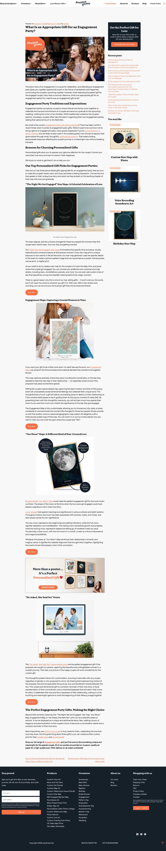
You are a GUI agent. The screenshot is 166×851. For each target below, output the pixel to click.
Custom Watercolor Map (57, 812)
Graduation (83, 803)
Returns (136, 785)
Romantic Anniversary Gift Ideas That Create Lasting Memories (123, 112)
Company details (140, 794)
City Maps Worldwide (55, 826)
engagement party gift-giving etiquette (62, 125)
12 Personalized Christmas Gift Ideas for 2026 (124, 81)
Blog (112, 782)
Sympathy (83, 817)
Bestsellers (40, 3)
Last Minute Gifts (57, 3)
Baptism (82, 788)
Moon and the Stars (55, 782)
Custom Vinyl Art (53, 779)
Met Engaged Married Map (58, 797)
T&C (134, 788)
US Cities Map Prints (55, 823)
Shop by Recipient (8, 3)
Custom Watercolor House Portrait (61, 791)
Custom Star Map (54, 794)
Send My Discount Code (124, 44)
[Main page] (83, 3)
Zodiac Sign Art (53, 806)
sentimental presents (69, 137)
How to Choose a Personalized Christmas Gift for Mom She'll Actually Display (124, 72)
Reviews (135, 3)
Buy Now (31, 292)
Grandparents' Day (86, 806)
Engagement (84, 797)
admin (66, 24)
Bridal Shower (84, 794)
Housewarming (85, 809)
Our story (114, 779)
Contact (136, 797)
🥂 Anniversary (109, 3)
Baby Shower (84, 785)
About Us (124, 3)
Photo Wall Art (52, 815)
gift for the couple (52, 731)
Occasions (25, 3)
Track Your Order (140, 779)
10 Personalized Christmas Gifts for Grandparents (120, 61)
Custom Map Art (53, 788)
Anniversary (83, 779)
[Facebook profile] (138, 834)
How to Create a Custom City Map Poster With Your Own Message (124, 77)
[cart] (164, 3)
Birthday (82, 791)
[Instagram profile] (142, 834)
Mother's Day (84, 812)
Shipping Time (139, 782)
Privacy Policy (138, 791)
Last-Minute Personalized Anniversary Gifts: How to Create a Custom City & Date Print (123, 66)
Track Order (155, 3)
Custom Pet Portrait (55, 785)
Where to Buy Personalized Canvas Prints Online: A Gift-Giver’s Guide (122, 106)
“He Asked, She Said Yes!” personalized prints (48, 664)
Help (144, 3)
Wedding (82, 820)
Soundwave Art (53, 800)
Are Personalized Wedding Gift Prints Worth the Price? (123, 101)
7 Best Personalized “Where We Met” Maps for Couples (123, 96)
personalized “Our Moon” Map (40, 501)
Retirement (83, 815)
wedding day (42, 737)
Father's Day (84, 800)
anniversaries (58, 737)
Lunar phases (31, 512)
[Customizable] (124, 154)
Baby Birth (83, 782)
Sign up (21, 812)
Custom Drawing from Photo (58, 820)
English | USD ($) (141, 808)
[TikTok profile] (146, 834)
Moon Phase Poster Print (57, 803)
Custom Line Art (53, 817)
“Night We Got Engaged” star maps (44, 250)
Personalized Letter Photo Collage (61, 809)
